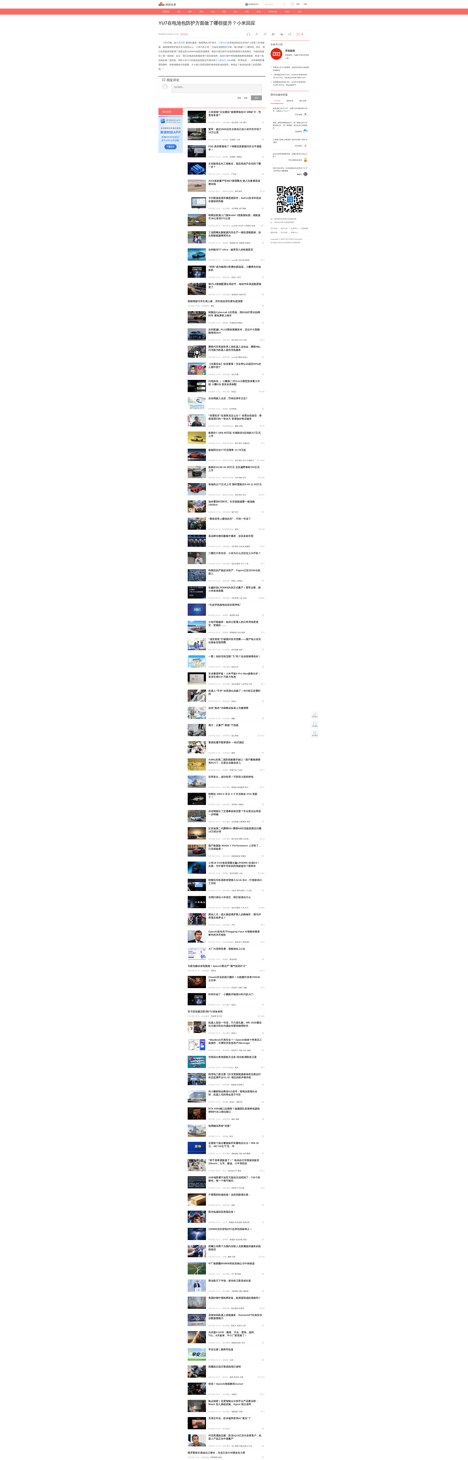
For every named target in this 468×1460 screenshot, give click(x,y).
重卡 (245, 122)
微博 (273, 34)
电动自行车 (232, 1171)
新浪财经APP (253, 4)
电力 (247, 787)
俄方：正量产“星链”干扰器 (223, 725)
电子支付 (235, 512)
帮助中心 (294, 233)
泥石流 (236, 1377)
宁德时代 (250, 460)
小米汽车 (180, 42)
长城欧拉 (246, 443)
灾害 (241, 1377)
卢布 (233, 925)
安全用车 (235, 122)
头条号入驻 (277, 44)
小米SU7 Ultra (224, 60)
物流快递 (233, 959)
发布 (256, 97)
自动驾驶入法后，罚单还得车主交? (227, 398)
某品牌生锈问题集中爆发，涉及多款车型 (230, 536)
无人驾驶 (235, 1446)
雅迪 (239, 1171)
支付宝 (219, 1016)
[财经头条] (167, 4)
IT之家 (249, 890)
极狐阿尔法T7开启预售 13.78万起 (227, 450)
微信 (281, 34)
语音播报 (248, 34)
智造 (241, 650)
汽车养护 (235, 546)
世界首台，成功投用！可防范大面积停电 (230, 776)
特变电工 (240, 1085)
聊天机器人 (241, 890)
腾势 (240, 357)
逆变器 (241, 1308)
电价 (241, 1154)
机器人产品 (247, 1446)
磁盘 (249, 1050)
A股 (178, 12)
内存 (245, 598)
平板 (250, 684)
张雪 (241, 426)
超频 (237, 1119)
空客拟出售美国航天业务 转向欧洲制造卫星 (232, 1057)
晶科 (239, 1343)
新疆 (239, 1274)
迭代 (239, 277)
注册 (305, 4)
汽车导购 (238, 478)
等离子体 (233, 770)
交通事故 (242, 822)
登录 (239, 98)
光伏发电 (239, 1240)
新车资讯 (238, 191)
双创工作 (235, 667)
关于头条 (274, 228)
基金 (212, 12)
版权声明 (274, 233)
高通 (241, 1446)
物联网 (246, 1291)
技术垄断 (235, 650)
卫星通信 (235, 1291)
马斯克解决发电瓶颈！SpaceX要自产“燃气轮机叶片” (217, 966)
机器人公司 (241, 1326)
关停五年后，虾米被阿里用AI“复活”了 (229, 1418)
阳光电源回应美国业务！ (222, 1212)
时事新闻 (214, 1457)
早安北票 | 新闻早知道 (220, 1349)
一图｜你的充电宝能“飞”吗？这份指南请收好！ (234, 656)
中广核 (234, 1274)
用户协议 (284, 233)
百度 (241, 1412)
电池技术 (235, 294)
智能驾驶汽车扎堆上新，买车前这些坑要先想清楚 (215, 301)
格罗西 (232, 615)
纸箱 (233, 1205)
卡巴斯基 (235, 208)
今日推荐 (277, 101)
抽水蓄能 (246, 1154)
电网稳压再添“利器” (219, 1125)
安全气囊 (235, 374)
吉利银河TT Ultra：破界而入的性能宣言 (230, 249)
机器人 (234, 277)
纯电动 (247, 243)
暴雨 (231, 1377)
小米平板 (244, 684)
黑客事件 (246, 942)
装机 (245, 1240)
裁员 (237, 529)
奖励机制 (304, 228)
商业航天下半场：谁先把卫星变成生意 (229, 1280)
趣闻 (237, 426)
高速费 (213, 1016)
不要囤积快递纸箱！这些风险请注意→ (229, 1194)
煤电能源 (233, 632)
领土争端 (235, 736)
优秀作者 (289, 101)
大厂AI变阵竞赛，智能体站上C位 (226, 948)
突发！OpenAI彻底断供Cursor (225, 1384)
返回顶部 (315, 745)
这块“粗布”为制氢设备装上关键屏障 (228, 708)
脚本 (241, 988)
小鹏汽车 (239, 1102)
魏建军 (247, 546)
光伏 (239, 632)
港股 (190, 12)
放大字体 (265, 34)
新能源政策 (235, 856)
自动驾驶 (232, 409)
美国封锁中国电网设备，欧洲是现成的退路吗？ (234, 1298)
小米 (241, 122)
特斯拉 (239, 157)
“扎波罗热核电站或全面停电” (224, 604)
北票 (231, 1360)
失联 (234, 1257)
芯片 (242, 564)
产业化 (234, 174)
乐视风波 (233, 323)
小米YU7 (223, 42)
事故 (248, 822)
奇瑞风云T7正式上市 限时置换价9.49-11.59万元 (235, 484)
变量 (245, 988)
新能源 (241, 243)
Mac (245, 1050)
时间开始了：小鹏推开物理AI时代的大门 (231, 994)
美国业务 (246, 1222)
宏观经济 (165, 12)
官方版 (241, 1188)
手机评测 (235, 598)
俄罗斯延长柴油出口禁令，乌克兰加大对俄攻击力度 (216, 1452)
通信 (241, 1291)
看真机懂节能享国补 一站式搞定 (226, 742)
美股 (201, 12)
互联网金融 (272, 12)
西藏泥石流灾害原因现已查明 (224, 1366)
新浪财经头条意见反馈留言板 (285, 219)
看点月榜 (302, 101)
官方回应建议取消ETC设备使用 (205, 1011)
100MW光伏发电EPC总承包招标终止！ (230, 1229)
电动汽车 (242, 294)
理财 (224, 12)
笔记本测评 (235, 564)
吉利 (240, 260)
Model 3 (241, 226)
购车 (212, 306)
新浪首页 (315, 717)
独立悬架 (246, 260)
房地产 (287, 12)
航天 (237, 1067)
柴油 (237, 615)
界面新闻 (184, 34)
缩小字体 (257, 34)
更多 (300, 12)
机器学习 (238, 942)
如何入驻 (284, 228)
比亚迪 (241, 546)
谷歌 (241, 1050)
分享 (289, 34)
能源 (258, 12)
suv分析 (234, 226)
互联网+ (233, 140)
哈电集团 (240, 787)
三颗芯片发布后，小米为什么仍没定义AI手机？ (234, 553)
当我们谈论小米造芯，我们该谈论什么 (229, 897)
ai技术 (233, 890)
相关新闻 (166, 112)
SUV (241, 340)
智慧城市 (235, 1412)
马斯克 (213, 971)
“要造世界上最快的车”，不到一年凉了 (229, 518)
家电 (233, 753)
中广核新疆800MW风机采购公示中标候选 (231, 1263)
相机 (233, 1119)
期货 (247, 12)
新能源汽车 (234, 243)
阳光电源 (238, 1222)
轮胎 (253, 226)
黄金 (235, 12)
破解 (233, 718)
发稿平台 (294, 228)
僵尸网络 (242, 208)
